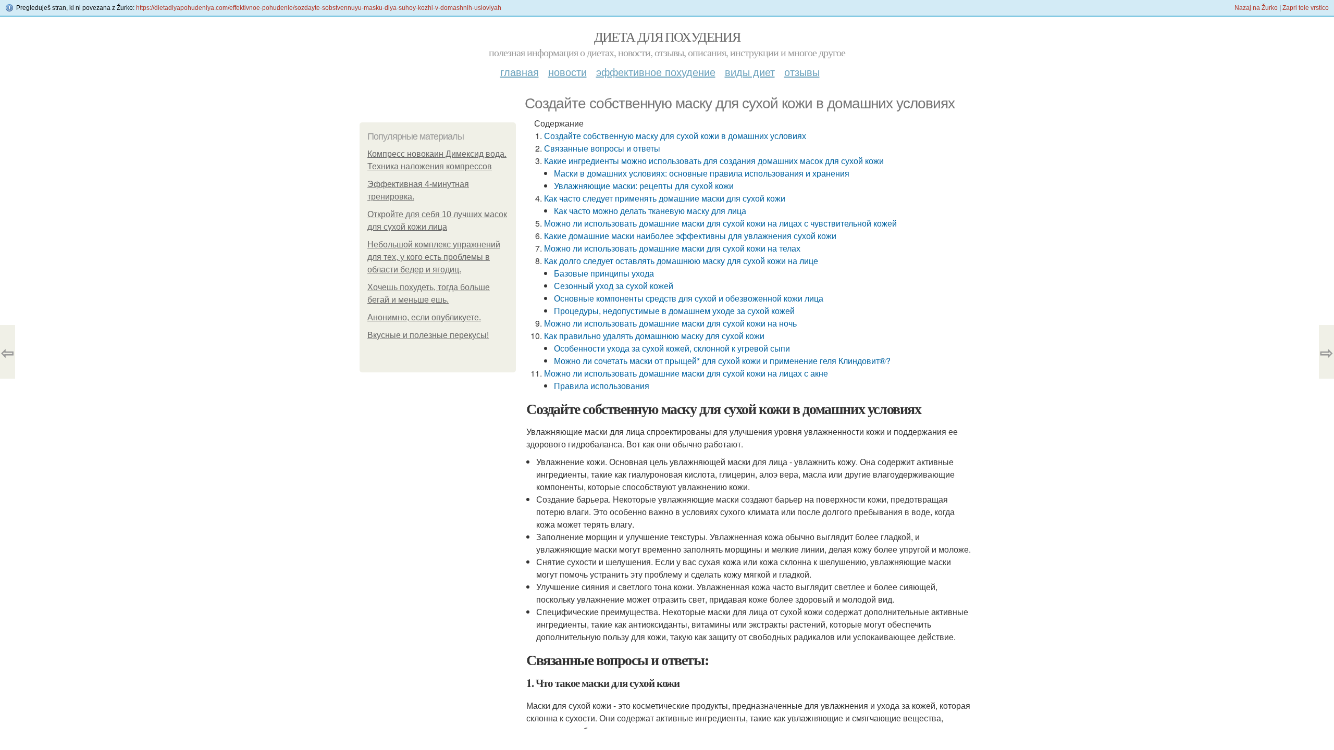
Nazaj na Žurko (1256, 7)
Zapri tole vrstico (1305, 7)
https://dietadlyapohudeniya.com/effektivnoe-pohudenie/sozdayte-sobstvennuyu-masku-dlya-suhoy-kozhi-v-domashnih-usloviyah (318, 7)
